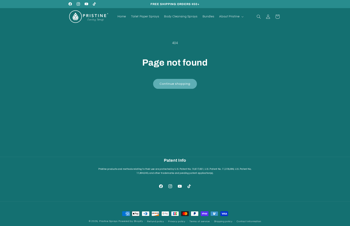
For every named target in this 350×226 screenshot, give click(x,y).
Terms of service (199, 221)
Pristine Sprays (108, 221)
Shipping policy (223, 221)
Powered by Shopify (130, 221)
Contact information (249, 221)
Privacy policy (176, 221)
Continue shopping (175, 83)
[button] (231, 16)
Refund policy (155, 221)
